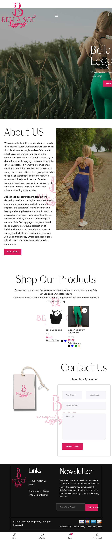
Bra (47, 333)
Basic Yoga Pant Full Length (76, 331)
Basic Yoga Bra (54, 329)
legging (71, 336)
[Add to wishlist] (62, 310)
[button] (56, 15)
